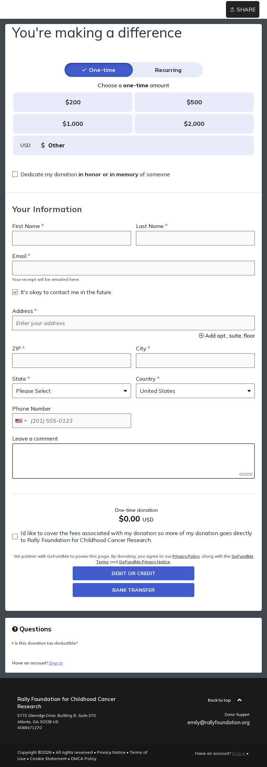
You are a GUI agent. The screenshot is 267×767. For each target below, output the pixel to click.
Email (19, 255)
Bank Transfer (133, 590)
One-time (102, 69)
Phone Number (31, 408)
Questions (34, 629)
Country (146, 378)
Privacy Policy (186, 556)
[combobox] (21, 421)
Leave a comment (35, 438)
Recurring (168, 69)
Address (22, 310)
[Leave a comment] (133, 461)
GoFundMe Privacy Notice (144, 561)
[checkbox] (91, 174)
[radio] (102, 69)
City (141, 348)
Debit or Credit (133, 573)
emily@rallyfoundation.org (218, 722)
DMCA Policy (83, 758)
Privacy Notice (111, 752)
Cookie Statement (48, 758)
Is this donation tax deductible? (46, 643)
